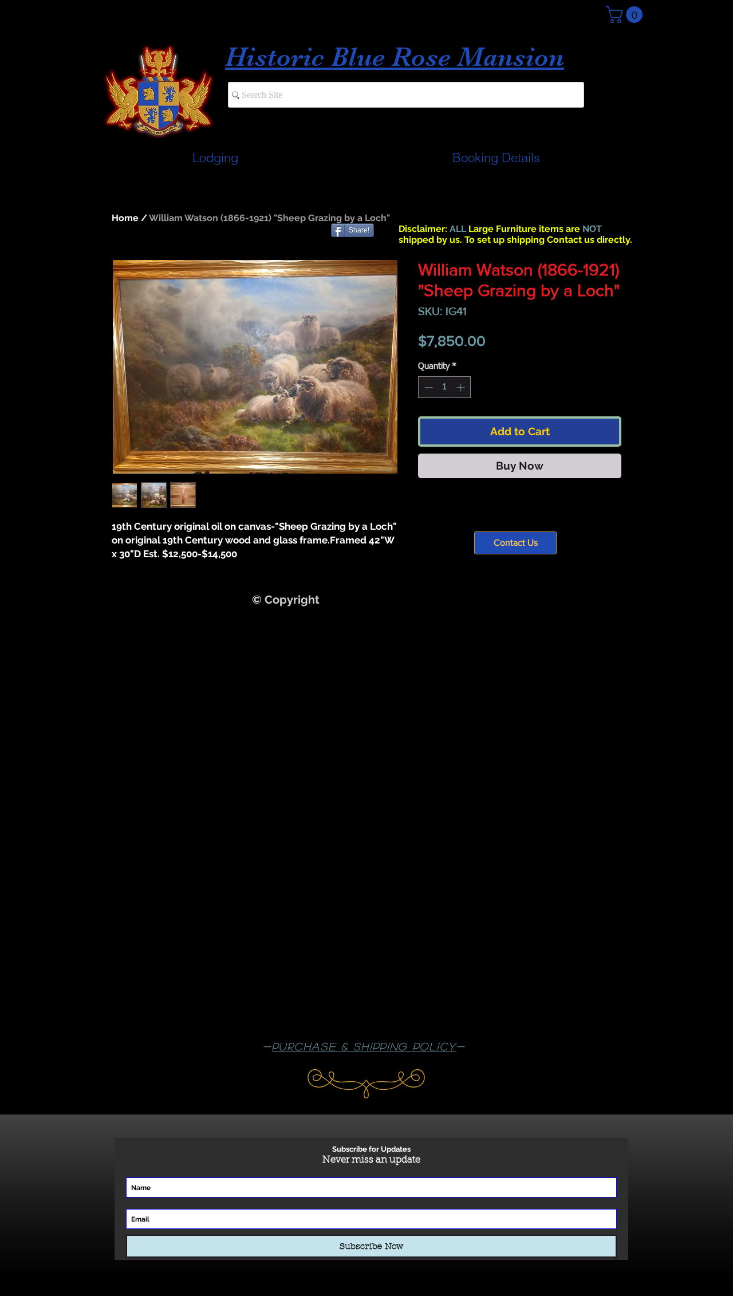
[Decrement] (427, 387)
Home (125, 217)
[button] (626, 14)
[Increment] (462, 387)
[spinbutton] (444, 387)
